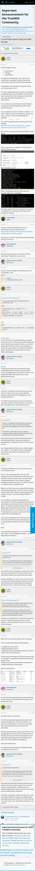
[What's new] (30, 2)
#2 (33, 224)
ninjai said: (5, 420)
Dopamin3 (7, 818)
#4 (33, 267)
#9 (33, 465)
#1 (33, 64)
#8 (33, 416)
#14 (33, 713)
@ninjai (3, 367)
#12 (33, 636)
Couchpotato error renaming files (17, 816)
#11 (33, 596)
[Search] (33, 2)
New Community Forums (16, 865)
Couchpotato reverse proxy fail (16, 824)
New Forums (32, 520)
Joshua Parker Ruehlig (14, 260)
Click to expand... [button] (17, 568)
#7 (33, 388)
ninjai (3, 44)
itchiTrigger (10, 217)
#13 (33, 694)
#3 (33, 251)
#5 (33, 294)
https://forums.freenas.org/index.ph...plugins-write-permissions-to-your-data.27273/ (16, 126)
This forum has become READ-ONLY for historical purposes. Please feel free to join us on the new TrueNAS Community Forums (17, 31)
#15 (33, 761)
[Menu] (2, 2)
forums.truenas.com (24, 850)
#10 (33, 549)
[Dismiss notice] (32, 8)
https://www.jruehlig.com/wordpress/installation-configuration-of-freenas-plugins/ (17, 232)
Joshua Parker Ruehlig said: (9, 298)
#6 (33, 363)
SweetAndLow (11, 244)
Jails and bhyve (15, 818)
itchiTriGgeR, (5, 338)
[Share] (31, 64)
